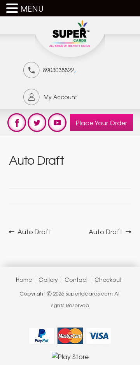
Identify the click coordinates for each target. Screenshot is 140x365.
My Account (60, 97)
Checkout (108, 279)
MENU (32, 8)
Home (24, 279)
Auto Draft (34, 232)
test (16, 122)
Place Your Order (101, 122)
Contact (76, 279)
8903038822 (58, 70)
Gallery (48, 279)
